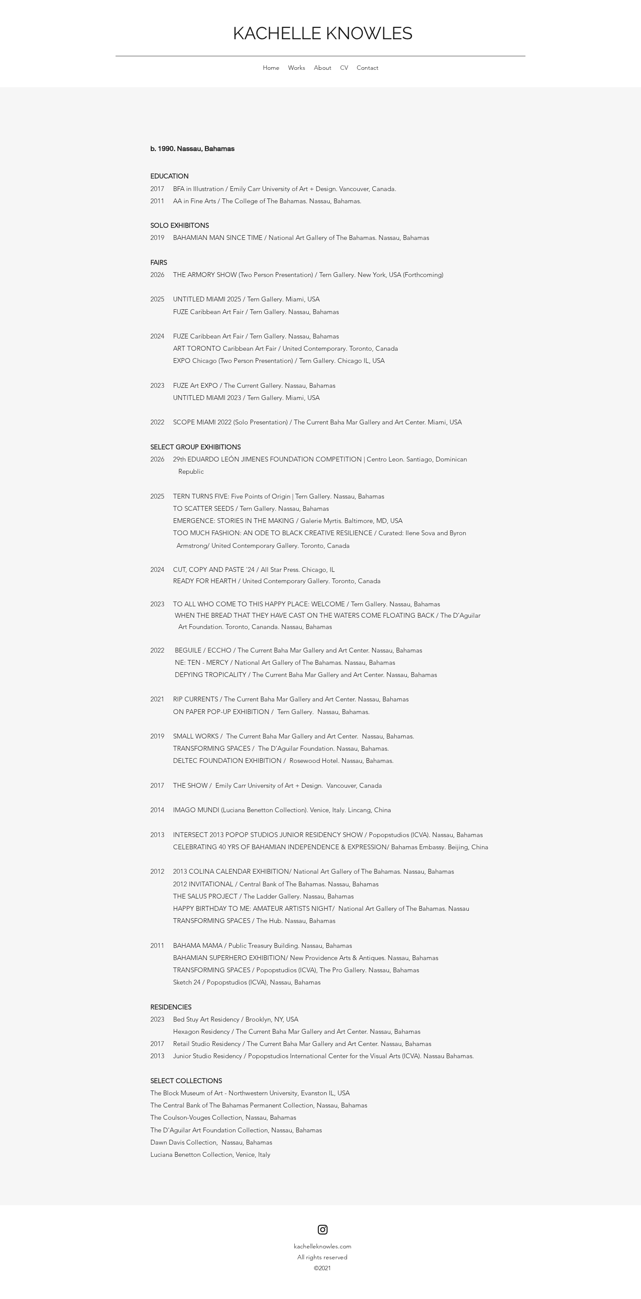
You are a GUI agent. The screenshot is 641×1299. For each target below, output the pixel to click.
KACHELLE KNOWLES (323, 33)
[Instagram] (322, 1229)
